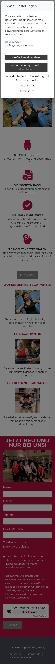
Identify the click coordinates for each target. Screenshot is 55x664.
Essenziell (15, 41)
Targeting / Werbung (21, 45)
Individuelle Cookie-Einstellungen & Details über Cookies (28, 78)
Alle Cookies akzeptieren (26, 57)
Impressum (27, 91)
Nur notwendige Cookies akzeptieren (26, 67)
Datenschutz (27, 85)
